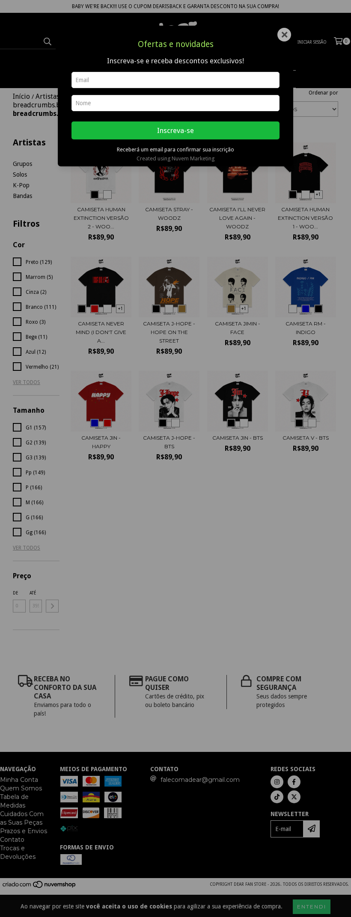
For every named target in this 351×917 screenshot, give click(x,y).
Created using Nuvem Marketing (175, 158)
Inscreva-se (175, 130)
